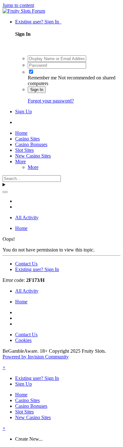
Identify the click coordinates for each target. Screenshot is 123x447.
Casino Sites (27, 138)
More (20, 161)
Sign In (36, 89)
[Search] (5, 192)
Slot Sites (24, 150)
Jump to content (18, 5)
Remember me (42, 77)
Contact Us (26, 263)
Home (21, 133)
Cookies (23, 340)
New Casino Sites (33, 155)
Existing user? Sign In (38, 21)
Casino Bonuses (31, 144)
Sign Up (23, 111)
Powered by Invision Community (36, 356)
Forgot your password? (51, 100)
